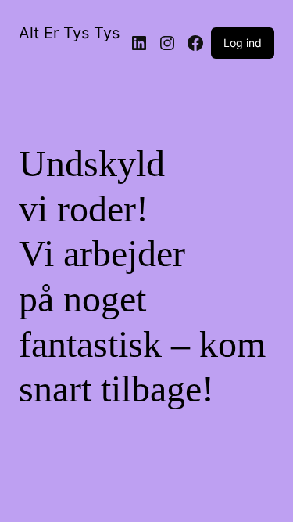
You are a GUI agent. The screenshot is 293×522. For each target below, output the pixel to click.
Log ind (242, 42)
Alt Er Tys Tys (69, 32)
